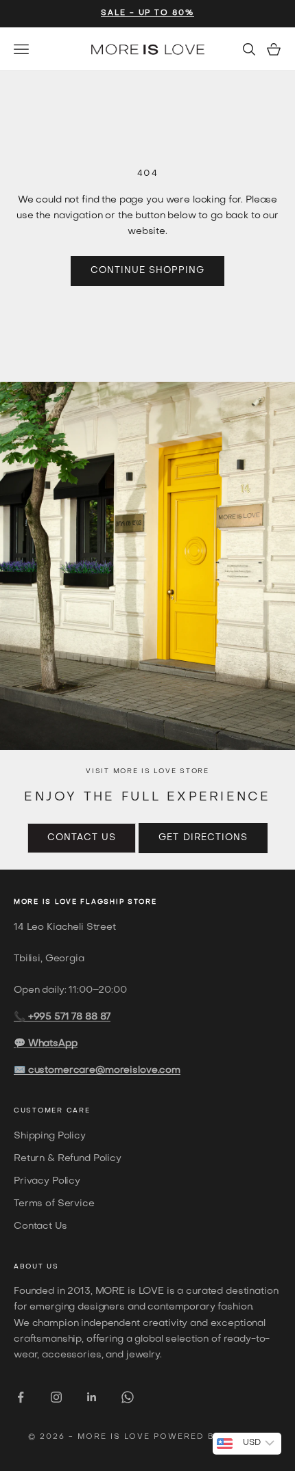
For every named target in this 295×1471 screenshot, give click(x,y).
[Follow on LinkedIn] (92, 1397)
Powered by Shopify (210, 1437)
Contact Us (81, 837)
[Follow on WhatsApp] (127, 1397)
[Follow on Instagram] (56, 1397)
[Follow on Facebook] (20, 1397)
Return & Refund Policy (67, 1158)
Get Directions (203, 837)
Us (52, 1267)
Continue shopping (148, 270)
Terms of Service (54, 1203)
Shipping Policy (50, 1136)
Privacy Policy (47, 1181)
